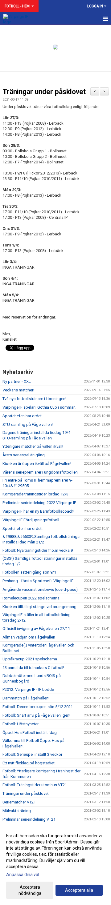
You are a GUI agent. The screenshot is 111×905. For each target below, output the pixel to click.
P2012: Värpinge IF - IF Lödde (28, 689)
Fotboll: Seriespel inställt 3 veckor (32, 754)
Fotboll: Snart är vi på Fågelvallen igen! (36, 715)
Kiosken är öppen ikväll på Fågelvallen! (36, 463)
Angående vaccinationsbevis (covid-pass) (40, 589)
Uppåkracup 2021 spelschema (29, 659)
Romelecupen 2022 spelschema (31, 598)
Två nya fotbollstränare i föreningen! (34, 398)
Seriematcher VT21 (19, 802)
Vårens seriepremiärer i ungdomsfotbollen (40, 472)
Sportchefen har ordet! (22, 416)
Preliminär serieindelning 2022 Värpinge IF (39, 502)
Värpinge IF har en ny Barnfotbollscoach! (38, 511)
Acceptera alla (79, 890)
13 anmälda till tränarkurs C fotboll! (33, 667)
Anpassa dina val (22, 874)
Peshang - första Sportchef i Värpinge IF (37, 581)
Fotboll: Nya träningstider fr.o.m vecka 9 (37, 550)
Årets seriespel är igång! (24, 455)
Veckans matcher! (18, 390)
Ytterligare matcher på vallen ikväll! (32, 446)
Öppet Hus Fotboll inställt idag (29, 732)
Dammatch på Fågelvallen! (25, 698)
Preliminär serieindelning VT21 (29, 819)
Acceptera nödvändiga (29, 890)
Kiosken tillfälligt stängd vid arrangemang (39, 606)
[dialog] (55, 864)
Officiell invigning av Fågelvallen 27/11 (36, 628)
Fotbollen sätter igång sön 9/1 (29, 572)
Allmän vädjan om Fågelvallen (28, 637)
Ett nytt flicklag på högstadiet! (29, 763)
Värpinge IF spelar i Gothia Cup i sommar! (39, 407)
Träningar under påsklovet (44, 92)
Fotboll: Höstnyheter (20, 724)
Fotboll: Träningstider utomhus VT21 (34, 785)
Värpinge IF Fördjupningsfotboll (30, 520)
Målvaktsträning (16, 810)
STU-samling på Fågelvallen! (27, 424)
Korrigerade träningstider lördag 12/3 (35, 494)
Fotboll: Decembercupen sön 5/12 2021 (37, 706)
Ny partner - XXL (16, 381)
